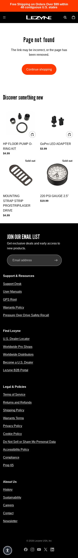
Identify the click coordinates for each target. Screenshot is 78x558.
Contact (8, 513)
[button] (7, 550)
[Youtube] (39, 549)
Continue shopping (39, 69)
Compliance (11, 457)
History (7, 489)
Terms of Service (14, 394)
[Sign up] (56, 260)
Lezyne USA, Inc (43, 540)
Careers (8, 505)
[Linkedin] (52, 549)
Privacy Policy (12, 425)
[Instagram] (32, 549)
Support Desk (12, 283)
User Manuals (12, 291)
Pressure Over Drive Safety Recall (26, 315)
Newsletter (10, 521)
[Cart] (73, 17)
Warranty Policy (13, 307)
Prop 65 (8, 465)
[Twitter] (45, 549)
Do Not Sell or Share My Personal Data (29, 441)
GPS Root (10, 299)
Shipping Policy (13, 410)
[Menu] (4, 17)
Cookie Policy (12, 433)
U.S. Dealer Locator (16, 338)
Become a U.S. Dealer (18, 362)
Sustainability (12, 497)
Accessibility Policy (16, 449)
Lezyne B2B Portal (15, 370)
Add (35, 134)
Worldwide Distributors (18, 354)
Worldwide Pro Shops (17, 346)
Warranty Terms (13, 418)
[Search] (65, 17)
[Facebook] (25, 549)
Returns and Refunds (17, 402)
